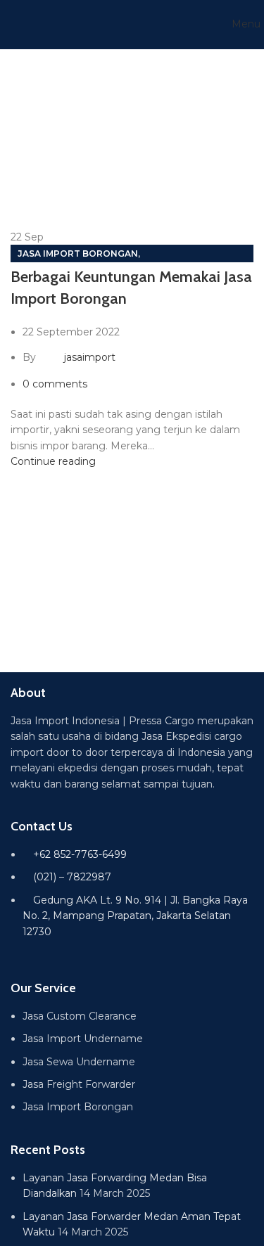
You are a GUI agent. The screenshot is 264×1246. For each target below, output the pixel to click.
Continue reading (53, 461)
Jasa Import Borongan (78, 253)
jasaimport (89, 357)
